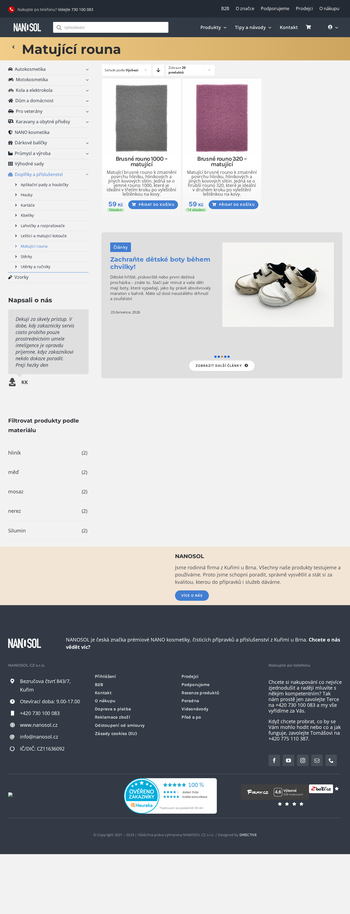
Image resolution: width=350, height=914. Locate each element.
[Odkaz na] (13, 47)
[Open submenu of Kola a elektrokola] (86, 91)
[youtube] (288, 760)
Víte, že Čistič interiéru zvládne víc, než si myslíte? (155, 273)
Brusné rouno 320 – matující (222, 161)
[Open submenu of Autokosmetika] (86, 70)
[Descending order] (158, 70)
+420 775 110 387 (288, 738)
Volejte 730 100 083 (75, 9)
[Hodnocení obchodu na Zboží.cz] (321, 792)
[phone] (331, 760)
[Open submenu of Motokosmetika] (86, 80)
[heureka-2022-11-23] (170, 780)
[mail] (317, 760)
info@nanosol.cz (39, 736)
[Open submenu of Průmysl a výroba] (86, 154)
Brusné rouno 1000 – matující (141, 161)
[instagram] (302, 760)
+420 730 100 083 (40, 713)
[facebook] (274, 760)
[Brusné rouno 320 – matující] (222, 118)
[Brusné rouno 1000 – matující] (141, 118)
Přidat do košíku (156, 205)
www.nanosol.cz (38, 725)
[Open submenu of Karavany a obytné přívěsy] (86, 122)
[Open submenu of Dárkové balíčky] (86, 143)
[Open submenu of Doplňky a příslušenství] (86, 175)
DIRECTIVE (248, 834)
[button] (215, 357)
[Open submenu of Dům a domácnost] (86, 101)
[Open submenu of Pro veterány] (86, 112)
